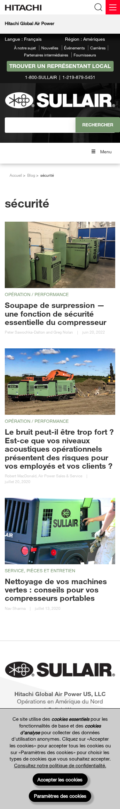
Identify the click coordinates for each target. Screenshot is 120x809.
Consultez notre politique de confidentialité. (60, 765)
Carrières (98, 47)
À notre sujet (25, 47)
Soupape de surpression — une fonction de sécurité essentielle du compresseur (55, 313)
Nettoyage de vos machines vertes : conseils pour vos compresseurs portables (56, 589)
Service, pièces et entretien (40, 570)
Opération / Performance (37, 294)
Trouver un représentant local (60, 66)
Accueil (16, 175)
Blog (31, 175)
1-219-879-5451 (78, 77)
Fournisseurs (85, 54)
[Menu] (113, 7)
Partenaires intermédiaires (46, 54)
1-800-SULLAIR (41, 77)
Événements (74, 47)
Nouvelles (49, 47)
